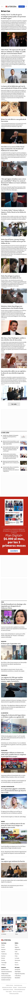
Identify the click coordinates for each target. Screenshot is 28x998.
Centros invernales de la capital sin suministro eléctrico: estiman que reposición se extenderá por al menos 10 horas (14, 628)
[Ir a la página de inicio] (11, 6)
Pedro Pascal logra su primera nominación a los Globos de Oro (11, 277)
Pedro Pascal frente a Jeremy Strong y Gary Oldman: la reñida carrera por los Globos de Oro (13, 241)
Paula (2, 859)
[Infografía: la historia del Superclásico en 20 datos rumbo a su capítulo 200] (14, 726)
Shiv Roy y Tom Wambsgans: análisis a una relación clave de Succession (13, 339)
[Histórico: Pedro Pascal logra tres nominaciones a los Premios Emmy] (14, 327)
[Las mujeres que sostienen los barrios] (14, 870)
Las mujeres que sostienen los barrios (13, 861)
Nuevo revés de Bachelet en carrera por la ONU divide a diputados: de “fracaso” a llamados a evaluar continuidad (11, 449)
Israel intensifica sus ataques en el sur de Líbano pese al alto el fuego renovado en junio (13, 847)
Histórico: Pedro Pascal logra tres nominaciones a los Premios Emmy (12, 307)
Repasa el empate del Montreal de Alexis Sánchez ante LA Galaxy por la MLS (11, 463)
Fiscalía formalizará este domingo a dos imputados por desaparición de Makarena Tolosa (13, 606)
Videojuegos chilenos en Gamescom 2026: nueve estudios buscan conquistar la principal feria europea (13, 754)
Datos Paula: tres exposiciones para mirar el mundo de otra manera (12, 886)
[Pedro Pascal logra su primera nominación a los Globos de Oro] (14, 296)
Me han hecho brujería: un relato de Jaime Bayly (13, 816)
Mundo (3, 821)
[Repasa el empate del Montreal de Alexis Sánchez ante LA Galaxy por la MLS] (23, 463)
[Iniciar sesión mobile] (26, 6)
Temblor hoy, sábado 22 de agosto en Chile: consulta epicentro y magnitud (10, 437)
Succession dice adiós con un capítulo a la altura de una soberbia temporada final (13, 373)
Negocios (3, 641)
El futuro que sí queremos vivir (11, 643)
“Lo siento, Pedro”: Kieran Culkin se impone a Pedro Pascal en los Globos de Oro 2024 (13, 212)
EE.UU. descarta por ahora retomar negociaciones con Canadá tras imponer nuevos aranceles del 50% (13, 853)
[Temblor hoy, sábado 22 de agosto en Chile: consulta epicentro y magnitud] (23, 437)
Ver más (14, 404)
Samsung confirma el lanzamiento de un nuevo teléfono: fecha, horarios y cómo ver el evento (13, 776)
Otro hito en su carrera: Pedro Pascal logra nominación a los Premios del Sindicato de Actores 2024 (12, 148)
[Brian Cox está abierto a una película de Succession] (14, 136)
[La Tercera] (7, 932)
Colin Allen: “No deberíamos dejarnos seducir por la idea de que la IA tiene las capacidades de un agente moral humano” (13, 707)
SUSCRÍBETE (14, 551)
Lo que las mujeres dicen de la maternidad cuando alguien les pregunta (14, 881)
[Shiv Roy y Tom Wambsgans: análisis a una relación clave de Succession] (14, 360)
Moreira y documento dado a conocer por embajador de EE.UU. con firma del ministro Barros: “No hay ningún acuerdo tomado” (10, 456)
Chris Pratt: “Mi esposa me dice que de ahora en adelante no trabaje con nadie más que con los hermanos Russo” (13, 51)
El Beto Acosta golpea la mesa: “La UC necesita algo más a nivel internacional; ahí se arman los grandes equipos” (13, 737)
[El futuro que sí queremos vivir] (14, 652)
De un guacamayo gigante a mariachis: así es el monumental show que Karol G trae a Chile (13, 790)
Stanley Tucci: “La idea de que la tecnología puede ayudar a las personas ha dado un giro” (13, 16)
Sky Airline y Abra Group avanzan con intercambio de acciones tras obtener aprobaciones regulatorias (14, 664)
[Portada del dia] (14, 524)
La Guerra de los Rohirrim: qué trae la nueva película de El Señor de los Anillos (14, 87)
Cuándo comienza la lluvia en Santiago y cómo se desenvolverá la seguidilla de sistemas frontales (13, 701)
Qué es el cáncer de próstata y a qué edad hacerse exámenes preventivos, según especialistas (11, 443)
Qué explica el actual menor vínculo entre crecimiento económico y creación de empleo (12, 670)
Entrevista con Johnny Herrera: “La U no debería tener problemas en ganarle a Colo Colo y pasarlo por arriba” (13, 744)
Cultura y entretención (7, 786)
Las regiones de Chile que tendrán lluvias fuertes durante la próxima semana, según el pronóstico (12, 679)
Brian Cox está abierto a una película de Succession (13, 120)
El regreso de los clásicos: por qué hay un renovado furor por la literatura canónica (11, 812)
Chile (2, 602)
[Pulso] (21, 932)
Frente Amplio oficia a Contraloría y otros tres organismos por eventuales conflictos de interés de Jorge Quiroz (11, 469)
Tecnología (4, 750)
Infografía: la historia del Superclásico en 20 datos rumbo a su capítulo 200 (13, 716)
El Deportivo (4, 713)
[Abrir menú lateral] (2, 6)
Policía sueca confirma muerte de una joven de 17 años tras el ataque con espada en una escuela (13, 825)
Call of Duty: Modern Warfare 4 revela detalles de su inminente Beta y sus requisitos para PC (13, 781)
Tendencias (4, 675)
